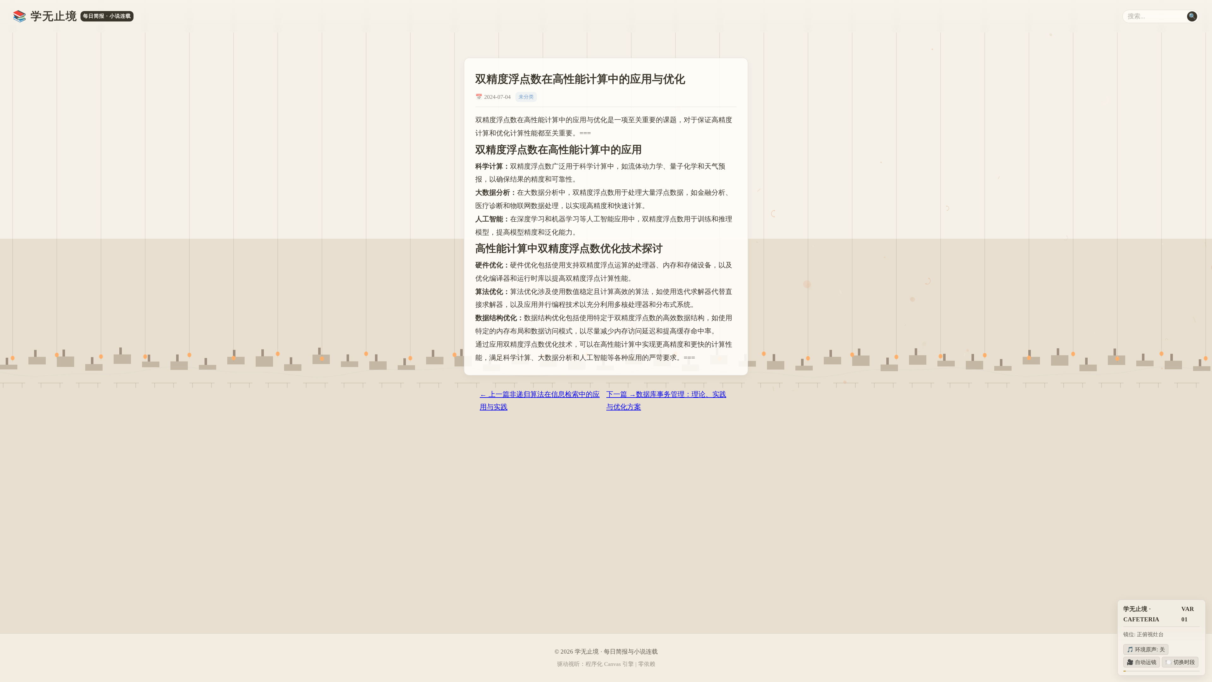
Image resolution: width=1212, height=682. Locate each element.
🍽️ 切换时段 (1180, 662)
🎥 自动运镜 (1141, 662)
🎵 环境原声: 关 (1146, 649)
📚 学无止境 (72, 16)
